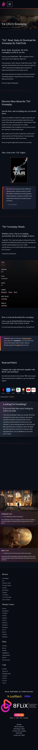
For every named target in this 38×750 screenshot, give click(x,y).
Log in (18, 345)
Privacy (4, 680)
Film (9, 27)
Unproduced (6, 655)
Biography (4, 292)
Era (3, 580)
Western (4, 637)
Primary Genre (6, 585)
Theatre (4, 592)
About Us (5, 671)
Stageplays (5, 653)
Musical (4, 622)
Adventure (5, 611)
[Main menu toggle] (9, 4)
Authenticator (6, 673)
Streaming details (4, 396)
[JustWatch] (14, 696)
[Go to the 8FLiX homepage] (3, 4)
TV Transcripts (6, 597)
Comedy (4, 613)
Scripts (6, 27)
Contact (4, 676)
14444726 (4, 305)
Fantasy (4, 618)
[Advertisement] (19, 467)
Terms (4, 683)
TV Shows (5, 595)
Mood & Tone (6, 583)
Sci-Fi (4, 629)
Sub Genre (5, 590)
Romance (5, 627)
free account (26, 338)
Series (4, 648)
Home (3, 27)
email (31, 426)
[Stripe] (27, 696)
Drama (10, 292)
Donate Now (19, 715)
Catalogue (5, 578)
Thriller (4, 634)
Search (4, 657)
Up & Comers (6, 599)
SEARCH (21, 431)
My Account (6, 660)
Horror (4, 620)
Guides (4, 650)
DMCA (4, 678)
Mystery (4, 625)
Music (15, 292)
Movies (4, 645)
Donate (4, 669)
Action (4, 608)
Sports (4, 632)
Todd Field (14, 56)
